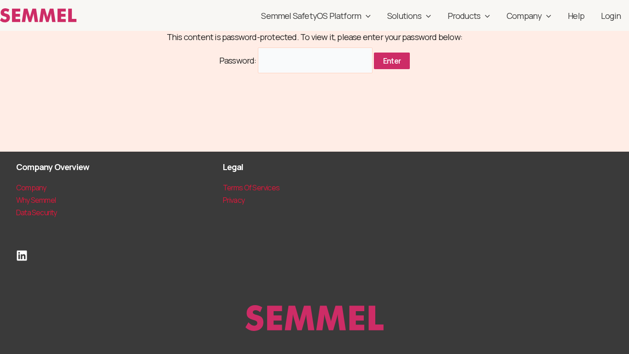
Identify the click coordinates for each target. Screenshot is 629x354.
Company (524, 15)
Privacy (234, 200)
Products (464, 15)
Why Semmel (36, 200)
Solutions (404, 15)
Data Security (36, 212)
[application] (366, 16)
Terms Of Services (251, 188)
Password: (238, 60)
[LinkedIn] (22, 255)
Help (576, 15)
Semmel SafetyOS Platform (311, 15)
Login (611, 15)
